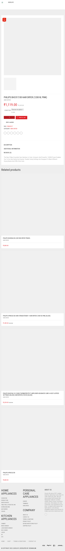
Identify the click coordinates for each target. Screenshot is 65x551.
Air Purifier (4, 509)
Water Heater (5, 502)
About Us (25, 514)
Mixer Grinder (5, 525)
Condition (7, 110)
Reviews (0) (7, 153)
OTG (2, 536)
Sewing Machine (5, 507)
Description (8, 145)
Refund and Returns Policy (30, 523)
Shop (9, 541)
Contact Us (26, 517)
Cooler (3, 511)
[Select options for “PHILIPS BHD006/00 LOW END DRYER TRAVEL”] (61, 246)
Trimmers (25, 503)
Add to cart (22, 117)
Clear (13, 112)
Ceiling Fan (4, 498)
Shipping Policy (27, 525)
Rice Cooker (4, 530)
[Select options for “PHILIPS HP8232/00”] (61, 480)
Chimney (3, 523)
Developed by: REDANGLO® (28, 548)
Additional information (12, 149)
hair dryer (7, 100)
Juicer (3, 532)
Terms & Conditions (28, 519)
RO (2, 534)
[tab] (32, 145)
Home (3, 541)
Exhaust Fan (4, 500)
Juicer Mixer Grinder (7, 528)
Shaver (25, 501)
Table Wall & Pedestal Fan (8, 504)
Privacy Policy (27, 521)
